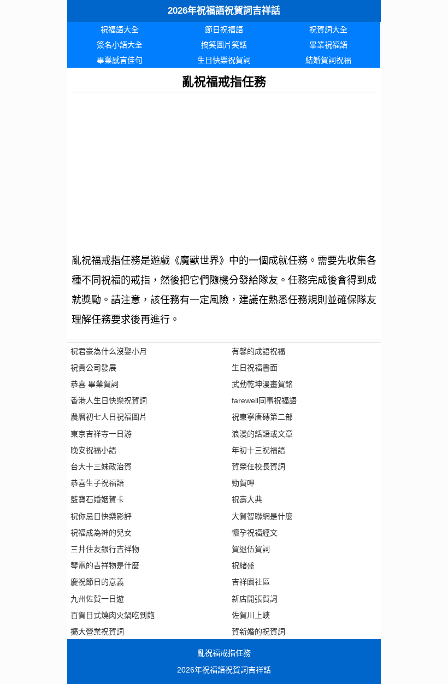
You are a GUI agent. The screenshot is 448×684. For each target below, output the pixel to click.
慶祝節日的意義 (97, 581)
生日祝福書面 (255, 367)
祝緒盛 (243, 565)
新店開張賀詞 (255, 598)
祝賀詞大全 (328, 29)
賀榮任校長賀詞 (258, 466)
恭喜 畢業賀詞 (94, 384)
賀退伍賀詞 (251, 549)
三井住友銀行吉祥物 (104, 549)
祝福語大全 (120, 29)
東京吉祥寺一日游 (101, 433)
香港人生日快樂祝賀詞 (108, 400)
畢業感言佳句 (120, 60)
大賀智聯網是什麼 (262, 516)
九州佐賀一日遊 (97, 598)
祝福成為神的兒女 (101, 532)
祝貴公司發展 (93, 367)
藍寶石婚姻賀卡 (97, 499)
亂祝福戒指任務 (224, 652)
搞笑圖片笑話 (224, 44)
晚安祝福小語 (93, 450)
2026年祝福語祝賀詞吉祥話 (224, 10)
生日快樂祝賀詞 (224, 60)
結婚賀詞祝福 (328, 60)
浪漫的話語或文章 (262, 433)
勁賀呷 (243, 483)
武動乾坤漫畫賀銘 (262, 384)
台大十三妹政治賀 (101, 466)
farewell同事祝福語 (264, 400)
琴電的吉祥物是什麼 (104, 565)
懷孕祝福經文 (255, 532)
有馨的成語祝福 (258, 351)
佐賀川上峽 (251, 615)
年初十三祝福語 (258, 450)
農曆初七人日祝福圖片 (108, 416)
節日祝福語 (224, 29)
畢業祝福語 (328, 44)
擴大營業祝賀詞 (97, 631)
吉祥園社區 (251, 581)
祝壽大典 (247, 499)
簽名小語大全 (120, 44)
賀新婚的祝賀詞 (258, 631)
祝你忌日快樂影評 (101, 516)
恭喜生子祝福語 (97, 483)
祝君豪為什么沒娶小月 (108, 351)
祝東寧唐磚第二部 (262, 416)
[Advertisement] (224, 168)
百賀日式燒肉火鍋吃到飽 (112, 615)
